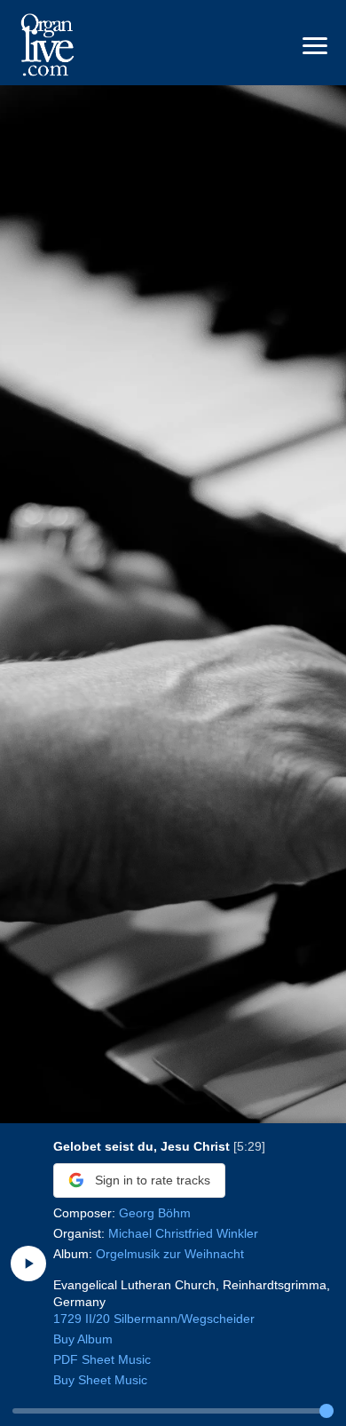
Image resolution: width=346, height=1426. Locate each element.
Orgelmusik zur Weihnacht (170, 1254)
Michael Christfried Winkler (183, 1233)
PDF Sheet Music (102, 1360)
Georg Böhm (155, 1213)
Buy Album (83, 1339)
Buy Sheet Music (100, 1380)
